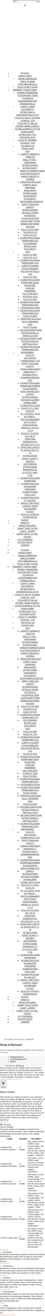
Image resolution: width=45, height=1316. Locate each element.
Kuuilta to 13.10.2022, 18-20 (30, 412)
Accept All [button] (17, 1079)
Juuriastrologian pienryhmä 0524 (30, 312)
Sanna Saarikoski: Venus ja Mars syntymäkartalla (27, 81)
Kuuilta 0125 (30, 235)
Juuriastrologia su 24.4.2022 (30, 499)
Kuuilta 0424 (30, 327)
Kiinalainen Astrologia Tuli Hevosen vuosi (27, 134)
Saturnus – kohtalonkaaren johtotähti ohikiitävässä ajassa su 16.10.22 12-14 (30, 423)
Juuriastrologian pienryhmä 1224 (30, 261)
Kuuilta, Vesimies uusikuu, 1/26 (27, 141)
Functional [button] (4, 1249)
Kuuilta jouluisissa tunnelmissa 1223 (30, 358)
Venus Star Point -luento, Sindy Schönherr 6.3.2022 (30, 507)
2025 (27, 151)
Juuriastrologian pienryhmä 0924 (30, 303)
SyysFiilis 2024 (30, 296)
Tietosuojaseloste (16, 1057)
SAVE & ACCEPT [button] (7, 1315)
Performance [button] (5, 1263)
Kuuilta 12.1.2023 (30, 408)
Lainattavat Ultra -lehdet (27, 535)
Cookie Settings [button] (6, 1079)
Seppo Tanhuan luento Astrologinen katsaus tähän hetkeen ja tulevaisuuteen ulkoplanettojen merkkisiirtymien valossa (30, 215)
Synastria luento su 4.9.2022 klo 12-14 (30, 450)
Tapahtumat (25, 76)
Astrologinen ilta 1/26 (27, 129)
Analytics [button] (4, 1275)
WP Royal (20, 1066)
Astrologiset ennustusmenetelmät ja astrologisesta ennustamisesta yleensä (32, 174)
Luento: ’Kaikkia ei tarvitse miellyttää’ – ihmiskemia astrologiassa (30, 160)
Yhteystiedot (25, 542)
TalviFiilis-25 (30, 232)
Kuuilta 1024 (30, 277)
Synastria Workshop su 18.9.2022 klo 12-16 (30, 442)
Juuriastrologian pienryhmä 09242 (30, 281)
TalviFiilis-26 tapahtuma (27, 147)
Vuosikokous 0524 (30, 307)
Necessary (7, 1125)
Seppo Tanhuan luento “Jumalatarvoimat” (30, 366)
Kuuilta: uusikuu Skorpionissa (30, 516)
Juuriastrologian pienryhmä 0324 (30, 348)
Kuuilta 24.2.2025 (30, 229)
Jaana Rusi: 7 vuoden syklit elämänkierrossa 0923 (30, 376)
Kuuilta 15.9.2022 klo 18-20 (30, 435)
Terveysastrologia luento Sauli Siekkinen (30, 185)
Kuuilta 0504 (30, 316)
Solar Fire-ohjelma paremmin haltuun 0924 (30, 289)
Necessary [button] (4, 1122)
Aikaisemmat (27, 352)
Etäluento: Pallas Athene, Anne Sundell (27, 125)
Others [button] (2, 1303)
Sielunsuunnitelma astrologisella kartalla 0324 (31, 333)
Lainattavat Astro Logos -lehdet (27, 530)
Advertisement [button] (6, 1289)
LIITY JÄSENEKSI (25, 539)
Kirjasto (25, 522)
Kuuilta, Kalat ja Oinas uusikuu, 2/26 (27, 119)
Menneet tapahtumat (25, 89)
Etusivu (25, 73)
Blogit (25, 520)
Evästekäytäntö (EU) (18, 1059)
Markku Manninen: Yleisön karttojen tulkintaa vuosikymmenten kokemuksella (27, 98)
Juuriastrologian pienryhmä (30, 479)
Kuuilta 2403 (30, 254)
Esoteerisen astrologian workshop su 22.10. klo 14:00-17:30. (30, 470)
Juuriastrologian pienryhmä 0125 (30, 239)
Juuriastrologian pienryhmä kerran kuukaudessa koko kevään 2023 (30, 387)
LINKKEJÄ (25, 545)
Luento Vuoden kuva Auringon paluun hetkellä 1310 (30, 270)
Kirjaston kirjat (27, 525)
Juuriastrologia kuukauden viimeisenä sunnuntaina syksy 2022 (30, 489)
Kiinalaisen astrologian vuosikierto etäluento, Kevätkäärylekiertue (31, 196)
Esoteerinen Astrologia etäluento (30, 246)
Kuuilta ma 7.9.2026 (27, 87)
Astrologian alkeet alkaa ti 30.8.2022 (30, 458)
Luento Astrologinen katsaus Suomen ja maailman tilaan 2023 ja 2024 (30, 400)
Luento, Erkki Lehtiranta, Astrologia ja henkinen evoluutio (27, 110)
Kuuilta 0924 (30, 299)
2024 (27, 251)
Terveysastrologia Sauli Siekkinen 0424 (30, 322)
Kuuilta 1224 (30, 257)
